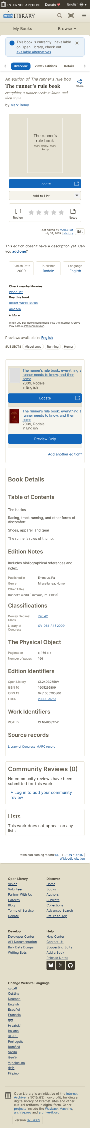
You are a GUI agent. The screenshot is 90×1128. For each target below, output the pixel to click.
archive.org (22, 1112)
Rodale (48, 271)
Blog (11, 905)
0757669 (33, 1120)
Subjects (53, 900)
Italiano (13, 1031)
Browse (65, 28)
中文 (11, 1068)
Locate (45, 184)
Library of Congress (21, 746)
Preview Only (45, 439)
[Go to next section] (84, 66)
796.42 (43, 616)
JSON (68, 855)
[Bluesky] (50, 965)
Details (69, 66)
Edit (79, 231)
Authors (52, 894)
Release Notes (57, 958)
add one (19, 251)
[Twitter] (60, 965)
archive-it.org (49, 1112)
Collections (54, 905)
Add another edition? (65, 454)
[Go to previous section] (5, 66)
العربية (12, 988)
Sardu (12, 1052)
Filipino (13, 1073)
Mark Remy (19, 105)
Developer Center (21, 936)
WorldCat (16, 292)
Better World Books (23, 303)
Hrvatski (14, 1025)
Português (16, 1041)
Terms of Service (21, 910)
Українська (16, 1063)
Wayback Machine (58, 1108)
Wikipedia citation (72, 858)
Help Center (55, 936)
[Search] (59, 15)
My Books (22, 28)
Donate (52, 5)
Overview (21, 66)
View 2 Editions (45, 66)
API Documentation (22, 942)
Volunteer (15, 889)
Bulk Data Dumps (21, 947)
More (16, 315)
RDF (58, 855)
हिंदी (10, 1020)
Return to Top (56, 916)
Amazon (15, 309)
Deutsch (14, 999)
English (75, 271)
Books (51, 889)
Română (14, 1047)
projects (20, 1108)
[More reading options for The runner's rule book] (77, 195)
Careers (14, 900)
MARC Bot (66, 230)
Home (50, 884)
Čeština (13, 993)
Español (14, 1009)
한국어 (13, 1036)
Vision (12, 884)
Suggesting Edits (59, 947)
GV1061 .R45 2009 (51, 626)
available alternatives (33, 52)
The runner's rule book (52, 79)
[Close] (77, 43)
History (68, 233)
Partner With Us (20, 894)
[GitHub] (70, 965)
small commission (34, 326)
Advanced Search (59, 910)
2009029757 (47, 699)
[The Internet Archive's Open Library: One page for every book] (19, 16)
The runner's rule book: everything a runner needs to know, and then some (52, 374)
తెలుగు (12, 1057)
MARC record (45, 746)
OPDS (78, 855)
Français (14, 1015)
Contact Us (55, 942)
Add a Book (55, 952)
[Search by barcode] (71, 15)
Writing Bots (17, 952)
